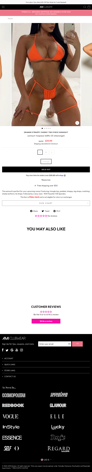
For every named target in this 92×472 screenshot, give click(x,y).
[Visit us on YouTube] (16, 350)
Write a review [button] (46, 321)
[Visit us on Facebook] (2, 350)
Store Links (9, 370)
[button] (41, 216)
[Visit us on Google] (12, 350)
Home (10, 18)
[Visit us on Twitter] (7, 350)
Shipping (37, 144)
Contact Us (10, 376)
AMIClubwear (12, 466)
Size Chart (46, 203)
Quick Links (9, 364)
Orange (46, 161)
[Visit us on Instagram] (21, 350)
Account (8, 358)
